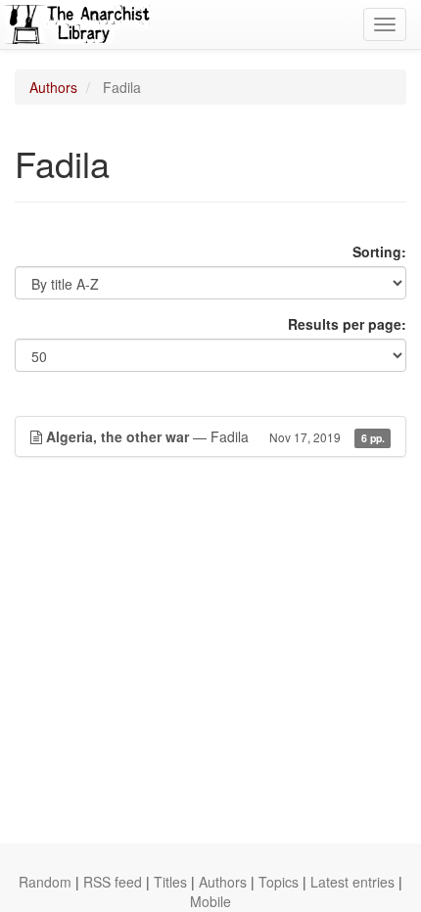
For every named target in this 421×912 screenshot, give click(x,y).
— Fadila (215, 436)
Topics (278, 881)
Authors (53, 87)
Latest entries (352, 881)
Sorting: (379, 251)
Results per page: (347, 324)
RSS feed (112, 881)
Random (45, 881)
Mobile (210, 901)
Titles (170, 881)
